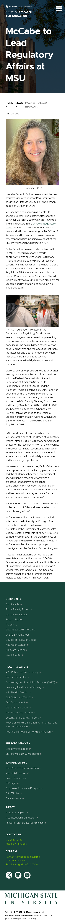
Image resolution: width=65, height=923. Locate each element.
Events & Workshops (17, 635)
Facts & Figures (14, 619)
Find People (12, 604)
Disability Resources (17, 749)
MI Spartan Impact (15, 812)
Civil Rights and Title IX (18, 697)
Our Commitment (15, 702)
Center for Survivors (17, 707)
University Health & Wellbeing (22, 754)
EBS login (11, 783)
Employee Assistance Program (23, 788)
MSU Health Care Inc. (17, 692)
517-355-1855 (21, 912)
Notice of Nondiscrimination (19, 916)
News (19, 103)
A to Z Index (12, 793)
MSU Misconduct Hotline (19, 712)
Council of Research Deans (21, 640)
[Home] (31, 903)
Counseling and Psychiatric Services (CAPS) (30, 682)
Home (9, 103)
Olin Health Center (16, 677)
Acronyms (11, 625)
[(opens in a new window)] (21, 8)
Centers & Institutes (16, 614)
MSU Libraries (13, 655)
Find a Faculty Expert (18, 609)
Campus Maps (13, 798)
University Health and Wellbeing (23, 687)
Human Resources (16, 778)
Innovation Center (16, 645)
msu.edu (37, 912)
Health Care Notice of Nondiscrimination (28, 732)
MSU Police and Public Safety (22, 672)
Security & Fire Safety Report (22, 718)
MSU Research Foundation (20, 818)
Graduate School (15, 650)
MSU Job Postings (16, 773)
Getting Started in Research (21, 629)
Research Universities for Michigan (25, 823)
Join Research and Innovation (22, 768)
